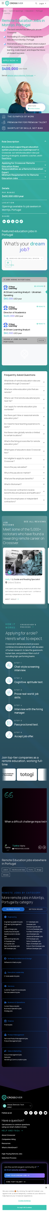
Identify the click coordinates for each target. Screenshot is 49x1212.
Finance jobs (8, 1025)
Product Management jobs (12, 1041)
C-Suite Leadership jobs (11, 976)
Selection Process (9, 1158)
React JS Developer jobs (33, 944)
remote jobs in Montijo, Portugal (20, 75)
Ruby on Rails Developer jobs (35, 946)
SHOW (41, 340)
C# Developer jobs (10, 949)
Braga (39, 870)
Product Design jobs (10, 929)
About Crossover (8, 1135)
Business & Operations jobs (13, 1009)
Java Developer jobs (32, 934)
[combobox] (24, 258)
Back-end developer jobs (12, 946)
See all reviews (35, 521)
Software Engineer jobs (11, 939)
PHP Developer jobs (32, 939)
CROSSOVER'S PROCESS (28, 625)
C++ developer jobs (32, 922)
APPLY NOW (9, 60)
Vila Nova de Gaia (18, 870)
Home (4, 11)
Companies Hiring (9, 1139)
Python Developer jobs (33, 941)
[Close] (46, 1187)
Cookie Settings (24, 1201)
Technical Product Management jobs (16, 1039)
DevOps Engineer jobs (33, 927)
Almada (6, 875)
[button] (24, 141)
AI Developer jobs (9, 941)
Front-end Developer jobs (34, 929)
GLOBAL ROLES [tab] (13, 909)
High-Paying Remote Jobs (12, 1154)
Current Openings (16, 11)
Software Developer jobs (34, 949)
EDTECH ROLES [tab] (36, 909)
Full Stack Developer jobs (34, 932)
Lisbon (5, 870)
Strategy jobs (8, 1011)
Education (30, 11)
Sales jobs (7, 1057)
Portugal (39, 11)
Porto (31, 870)
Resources (6, 1143)
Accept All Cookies (24, 1207)
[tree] (24, 412)
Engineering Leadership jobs (13, 922)
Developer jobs (31, 924)
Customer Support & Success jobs (15, 990)
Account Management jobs (13, 1055)
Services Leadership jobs (12, 992)
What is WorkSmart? (10, 1147)
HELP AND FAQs (11, 1130)
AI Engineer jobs (9, 944)
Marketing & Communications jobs (15, 1060)
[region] (24, 1198)
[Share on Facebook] (8, 221)
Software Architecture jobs (12, 962)
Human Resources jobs (11, 1006)
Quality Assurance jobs (11, 932)
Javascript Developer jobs (34, 936)
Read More (6, 158)
